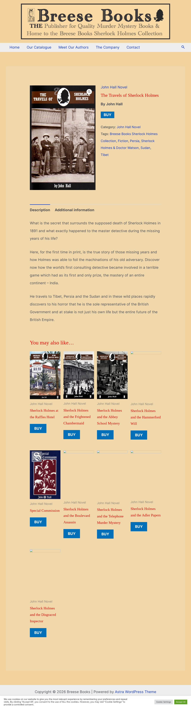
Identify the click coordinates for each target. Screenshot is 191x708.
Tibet (105, 155)
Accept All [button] (180, 702)
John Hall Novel (114, 87)
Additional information (74, 210)
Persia (134, 141)
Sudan (145, 148)
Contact (133, 47)
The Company (107, 47)
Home (15, 47)
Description (40, 210)
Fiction (123, 141)
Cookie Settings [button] (163, 702)
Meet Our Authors (73, 47)
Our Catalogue (39, 47)
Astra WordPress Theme (135, 692)
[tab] (40, 210)
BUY (107, 115)
